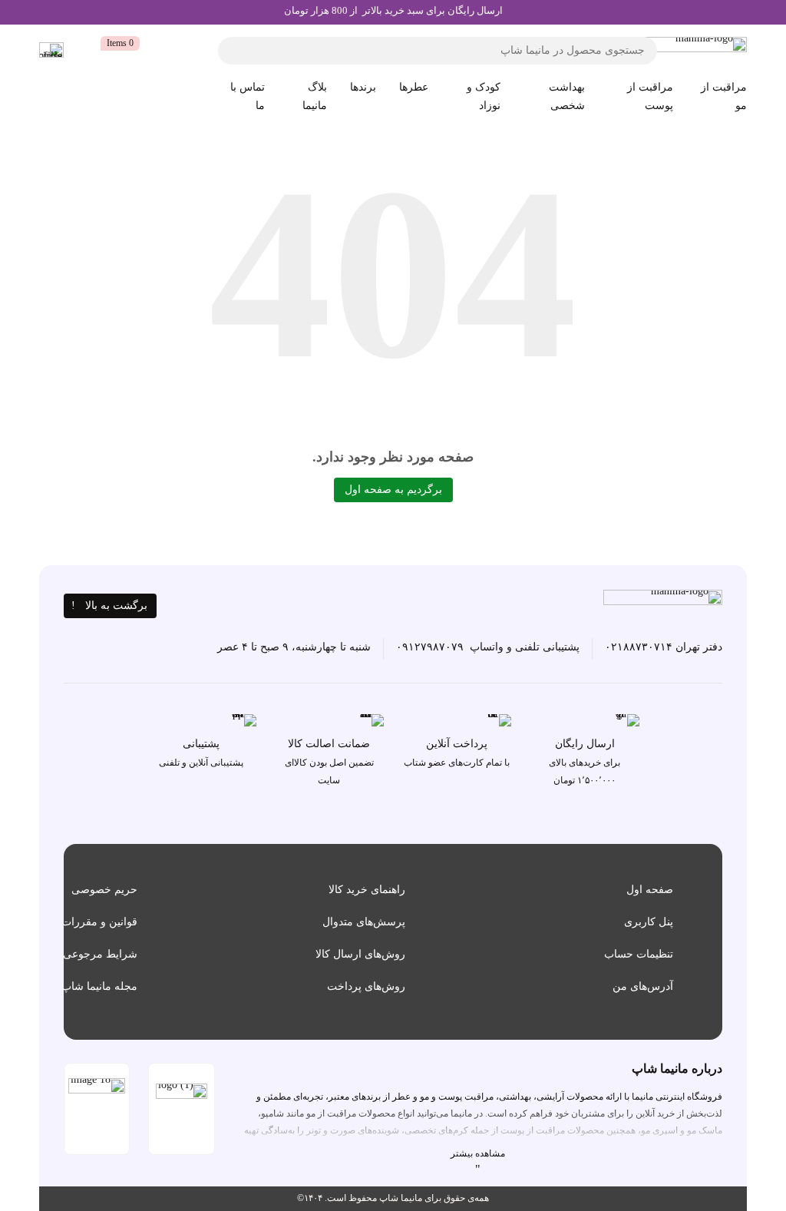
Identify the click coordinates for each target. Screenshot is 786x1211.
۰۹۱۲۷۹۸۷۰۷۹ (430, 647)
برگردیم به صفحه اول (393, 489)
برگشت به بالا (116, 605)
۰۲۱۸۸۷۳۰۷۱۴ (638, 647)
